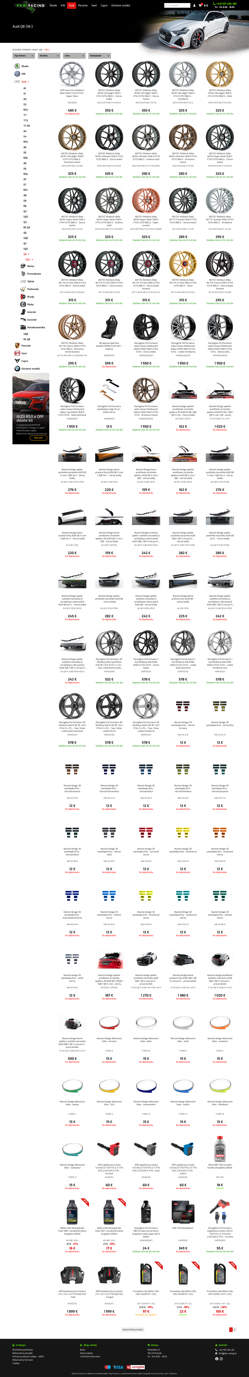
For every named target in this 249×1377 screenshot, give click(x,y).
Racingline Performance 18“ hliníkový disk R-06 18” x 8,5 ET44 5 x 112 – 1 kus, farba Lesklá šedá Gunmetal (72, 726)
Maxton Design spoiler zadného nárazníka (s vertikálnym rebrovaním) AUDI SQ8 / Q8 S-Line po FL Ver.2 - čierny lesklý (220, 600)
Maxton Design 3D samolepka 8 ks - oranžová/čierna (220, 851)
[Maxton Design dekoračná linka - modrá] (183, 1085)
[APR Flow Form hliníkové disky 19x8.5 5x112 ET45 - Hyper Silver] (72, 74)
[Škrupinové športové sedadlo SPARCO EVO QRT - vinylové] (109, 327)
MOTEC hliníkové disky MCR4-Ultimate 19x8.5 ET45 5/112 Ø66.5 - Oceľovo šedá (146, 156)
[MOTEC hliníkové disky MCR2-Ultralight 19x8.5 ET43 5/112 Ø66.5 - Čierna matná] (146, 74)
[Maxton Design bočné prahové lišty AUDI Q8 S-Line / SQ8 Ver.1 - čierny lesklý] (109, 453)
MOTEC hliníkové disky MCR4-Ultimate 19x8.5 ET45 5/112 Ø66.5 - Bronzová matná (183, 158)
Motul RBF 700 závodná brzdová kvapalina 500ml (220, 1166)
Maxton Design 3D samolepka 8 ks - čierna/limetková (183, 788)
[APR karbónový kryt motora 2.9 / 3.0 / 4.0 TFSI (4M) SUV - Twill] (72, 1275)
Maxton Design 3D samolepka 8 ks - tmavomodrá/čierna (72, 915)
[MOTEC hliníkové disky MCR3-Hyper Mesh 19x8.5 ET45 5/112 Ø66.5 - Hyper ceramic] (146, 200)
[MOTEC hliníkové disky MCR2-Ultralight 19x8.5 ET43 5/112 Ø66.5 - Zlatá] (220, 74)
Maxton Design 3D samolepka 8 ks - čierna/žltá (220, 724)
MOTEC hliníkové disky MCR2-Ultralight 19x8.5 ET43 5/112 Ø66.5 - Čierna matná (146, 94)
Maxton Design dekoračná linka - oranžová (220, 1040)
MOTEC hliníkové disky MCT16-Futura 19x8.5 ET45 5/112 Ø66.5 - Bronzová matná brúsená (72, 347)
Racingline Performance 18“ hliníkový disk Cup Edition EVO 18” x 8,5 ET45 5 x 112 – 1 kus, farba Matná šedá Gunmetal (109, 663)
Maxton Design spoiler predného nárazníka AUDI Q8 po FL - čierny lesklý (220, 535)
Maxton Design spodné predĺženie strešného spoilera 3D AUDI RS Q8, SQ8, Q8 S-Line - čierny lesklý (183, 410)
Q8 (41, 49)
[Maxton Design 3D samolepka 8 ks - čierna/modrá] (146, 769)
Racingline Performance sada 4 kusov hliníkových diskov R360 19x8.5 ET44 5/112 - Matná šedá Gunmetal (220, 347)
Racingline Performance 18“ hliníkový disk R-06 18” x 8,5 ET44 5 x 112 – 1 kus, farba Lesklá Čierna (109, 726)
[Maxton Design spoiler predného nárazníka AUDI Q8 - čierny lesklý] (109, 580)
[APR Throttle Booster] (183, 1212)
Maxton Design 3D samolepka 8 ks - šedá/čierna (72, 978)
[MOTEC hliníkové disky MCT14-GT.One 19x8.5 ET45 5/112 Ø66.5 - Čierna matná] (109, 264)
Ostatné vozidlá (120, 5)
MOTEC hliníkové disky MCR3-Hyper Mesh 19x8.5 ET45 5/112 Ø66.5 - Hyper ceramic (146, 221)
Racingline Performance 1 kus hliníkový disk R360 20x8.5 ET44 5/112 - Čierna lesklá (146, 663)
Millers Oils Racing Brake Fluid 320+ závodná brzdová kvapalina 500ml (109, 1231)
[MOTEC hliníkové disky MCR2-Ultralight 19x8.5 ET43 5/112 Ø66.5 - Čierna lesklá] (109, 74)
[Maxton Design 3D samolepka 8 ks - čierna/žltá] (220, 706)
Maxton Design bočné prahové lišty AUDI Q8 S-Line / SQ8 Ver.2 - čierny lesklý (72, 535)
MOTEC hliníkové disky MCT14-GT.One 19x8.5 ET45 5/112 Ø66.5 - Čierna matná (109, 283)
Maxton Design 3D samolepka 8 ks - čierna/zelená (72, 851)
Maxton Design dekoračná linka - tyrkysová (72, 1166)
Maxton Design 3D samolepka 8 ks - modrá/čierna (109, 915)
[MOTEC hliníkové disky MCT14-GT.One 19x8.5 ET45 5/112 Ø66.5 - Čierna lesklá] (72, 264)
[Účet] (194, 5)
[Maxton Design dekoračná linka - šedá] (183, 1022)
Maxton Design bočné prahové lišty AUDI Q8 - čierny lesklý (183, 599)
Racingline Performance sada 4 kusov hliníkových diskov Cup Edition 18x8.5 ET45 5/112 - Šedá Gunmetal (72, 410)
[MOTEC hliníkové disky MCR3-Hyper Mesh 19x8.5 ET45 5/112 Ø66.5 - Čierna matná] (72, 200)
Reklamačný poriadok (22, 1353)
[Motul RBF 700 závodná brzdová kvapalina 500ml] (220, 1149)
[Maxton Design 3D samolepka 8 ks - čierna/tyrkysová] (220, 769)
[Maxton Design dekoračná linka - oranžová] (220, 1022)
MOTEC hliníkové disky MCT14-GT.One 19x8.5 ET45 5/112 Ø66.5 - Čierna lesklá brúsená (146, 284)
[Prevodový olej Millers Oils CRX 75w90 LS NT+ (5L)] (220, 1275)
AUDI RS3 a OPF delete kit (30, 418)
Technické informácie (90, 1356)
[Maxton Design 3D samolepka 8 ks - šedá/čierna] (72, 959)
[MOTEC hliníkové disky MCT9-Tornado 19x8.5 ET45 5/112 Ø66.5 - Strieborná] (220, 200)
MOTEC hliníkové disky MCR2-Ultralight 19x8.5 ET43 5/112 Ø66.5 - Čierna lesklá (109, 94)
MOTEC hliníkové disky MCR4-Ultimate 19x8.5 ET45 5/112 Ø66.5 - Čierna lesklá (109, 156)
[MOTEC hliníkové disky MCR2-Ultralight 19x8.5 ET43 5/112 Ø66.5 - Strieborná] (183, 74)
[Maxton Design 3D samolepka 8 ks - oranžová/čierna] (220, 832)
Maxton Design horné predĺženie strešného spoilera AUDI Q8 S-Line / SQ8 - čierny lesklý (146, 474)
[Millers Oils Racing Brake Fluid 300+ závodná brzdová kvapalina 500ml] (72, 1212)
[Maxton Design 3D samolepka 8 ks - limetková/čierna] (146, 896)
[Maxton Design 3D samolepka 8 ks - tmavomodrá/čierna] (72, 896)
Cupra (104, 5)
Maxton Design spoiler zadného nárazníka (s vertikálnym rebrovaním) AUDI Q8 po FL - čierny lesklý (72, 600)
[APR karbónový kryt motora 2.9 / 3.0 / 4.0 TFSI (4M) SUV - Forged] (109, 1275)
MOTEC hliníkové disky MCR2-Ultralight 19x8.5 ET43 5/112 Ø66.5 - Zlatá (220, 93)
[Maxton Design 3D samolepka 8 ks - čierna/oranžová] (72, 769)
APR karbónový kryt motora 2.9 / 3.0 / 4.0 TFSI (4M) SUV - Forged (109, 1294)
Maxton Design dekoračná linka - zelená (72, 1103)
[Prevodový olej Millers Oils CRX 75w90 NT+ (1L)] (183, 1275)
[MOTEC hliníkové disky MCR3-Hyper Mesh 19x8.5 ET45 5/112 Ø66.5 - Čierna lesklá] (220, 137)
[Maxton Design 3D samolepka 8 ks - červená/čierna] (146, 832)
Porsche (83, 5)
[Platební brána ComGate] (114, 1369)
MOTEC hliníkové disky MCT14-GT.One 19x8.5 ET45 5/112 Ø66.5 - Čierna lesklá (72, 283)
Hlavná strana (22, 49)
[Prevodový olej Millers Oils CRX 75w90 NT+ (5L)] (146, 1275)
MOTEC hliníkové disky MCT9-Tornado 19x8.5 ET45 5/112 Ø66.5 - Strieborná (220, 219)
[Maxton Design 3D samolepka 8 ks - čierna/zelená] (72, 832)
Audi (71, 5)
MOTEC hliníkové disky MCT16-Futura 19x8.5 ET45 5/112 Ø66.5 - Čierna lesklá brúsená (220, 284)
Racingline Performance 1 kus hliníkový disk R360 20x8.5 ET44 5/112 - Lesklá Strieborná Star (220, 663)
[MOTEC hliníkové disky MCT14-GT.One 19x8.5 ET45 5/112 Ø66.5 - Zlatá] (183, 264)
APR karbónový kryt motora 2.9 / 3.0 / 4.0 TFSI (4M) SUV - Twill (72, 1294)
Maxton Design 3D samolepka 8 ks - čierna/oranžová (72, 788)
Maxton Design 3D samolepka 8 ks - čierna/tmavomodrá (109, 788)
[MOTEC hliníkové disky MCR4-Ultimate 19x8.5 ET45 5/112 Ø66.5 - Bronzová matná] (183, 137)
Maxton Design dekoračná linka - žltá (109, 1103)
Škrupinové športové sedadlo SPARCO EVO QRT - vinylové (109, 346)
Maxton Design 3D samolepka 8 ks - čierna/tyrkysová (220, 788)
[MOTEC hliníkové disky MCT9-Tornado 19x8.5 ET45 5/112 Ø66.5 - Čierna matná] (183, 200)
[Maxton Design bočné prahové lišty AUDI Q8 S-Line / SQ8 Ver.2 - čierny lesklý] (72, 516)
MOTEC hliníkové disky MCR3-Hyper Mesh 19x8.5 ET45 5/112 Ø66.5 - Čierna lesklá (220, 158)
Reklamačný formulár (22, 1360)
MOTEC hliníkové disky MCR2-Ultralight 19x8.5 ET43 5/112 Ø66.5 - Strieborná (183, 94)
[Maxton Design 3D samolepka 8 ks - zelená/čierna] (220, 896)
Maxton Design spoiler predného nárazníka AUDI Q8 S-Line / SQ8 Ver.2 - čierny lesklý (220, 474)
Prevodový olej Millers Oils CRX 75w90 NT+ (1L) (183, 1292)
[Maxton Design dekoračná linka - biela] (146, 1022)
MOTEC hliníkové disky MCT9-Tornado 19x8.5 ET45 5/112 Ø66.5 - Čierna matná (183, 219)
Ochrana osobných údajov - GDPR (28, 1356)
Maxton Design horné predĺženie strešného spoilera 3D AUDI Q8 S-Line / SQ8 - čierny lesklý (109, 537)
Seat (94, 5)
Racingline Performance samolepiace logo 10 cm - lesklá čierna (109, 409)
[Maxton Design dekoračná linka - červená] (109, 1022)
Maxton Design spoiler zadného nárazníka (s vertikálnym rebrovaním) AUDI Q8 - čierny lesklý (146, 600)
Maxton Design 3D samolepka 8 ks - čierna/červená (183, 725)
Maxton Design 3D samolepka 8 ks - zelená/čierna (220, 915)
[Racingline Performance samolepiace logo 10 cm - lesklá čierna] (109, 390)
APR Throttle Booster (182, 1228)
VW (63, 5)
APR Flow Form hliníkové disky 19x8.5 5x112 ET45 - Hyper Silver (72, 93)
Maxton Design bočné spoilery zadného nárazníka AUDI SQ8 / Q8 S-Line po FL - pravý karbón (72, 1042)
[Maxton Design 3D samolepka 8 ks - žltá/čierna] (183, 832)
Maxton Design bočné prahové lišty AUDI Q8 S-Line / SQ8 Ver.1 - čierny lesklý (109, 472)
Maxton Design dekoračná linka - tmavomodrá (146, 1103)
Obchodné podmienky (22, 1349)
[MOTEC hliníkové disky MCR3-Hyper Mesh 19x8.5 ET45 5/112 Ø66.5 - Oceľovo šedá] (109, 200)
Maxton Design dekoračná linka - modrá (183, 1103)
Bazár (82, 1349)
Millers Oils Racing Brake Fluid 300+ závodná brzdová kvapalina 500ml (72, 1231)
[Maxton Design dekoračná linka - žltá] (109, 1085)
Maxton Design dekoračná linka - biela (146, 1040)
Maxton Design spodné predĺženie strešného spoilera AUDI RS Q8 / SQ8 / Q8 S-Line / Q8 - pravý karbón (220, 411)
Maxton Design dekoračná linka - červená (109, 1040)
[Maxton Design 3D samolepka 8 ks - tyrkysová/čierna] (183, 896)
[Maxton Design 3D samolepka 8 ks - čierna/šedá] (109, 832)
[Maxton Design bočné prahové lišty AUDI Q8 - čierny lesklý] (183, 580)
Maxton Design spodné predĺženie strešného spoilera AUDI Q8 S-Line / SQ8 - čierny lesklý (183, 474)
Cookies (16, 1363)
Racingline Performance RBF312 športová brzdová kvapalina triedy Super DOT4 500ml (146, 1232)
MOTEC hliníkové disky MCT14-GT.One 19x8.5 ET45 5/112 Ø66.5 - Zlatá (183, 283)
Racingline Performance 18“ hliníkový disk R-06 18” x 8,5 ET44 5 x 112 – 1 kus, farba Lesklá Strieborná (146, 726)
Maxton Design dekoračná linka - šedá (183, 1040)
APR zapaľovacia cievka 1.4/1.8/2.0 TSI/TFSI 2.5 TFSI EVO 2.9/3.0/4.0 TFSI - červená (109, 1169)
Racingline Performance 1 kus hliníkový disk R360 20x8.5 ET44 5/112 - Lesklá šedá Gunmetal (183, 663)
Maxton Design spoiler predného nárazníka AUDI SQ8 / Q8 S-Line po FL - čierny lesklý (183, 537)
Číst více (38, 438)
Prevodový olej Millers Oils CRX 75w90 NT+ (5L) (146, 1292)
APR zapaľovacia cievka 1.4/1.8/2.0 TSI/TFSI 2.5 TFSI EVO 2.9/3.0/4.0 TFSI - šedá (146, 1167)
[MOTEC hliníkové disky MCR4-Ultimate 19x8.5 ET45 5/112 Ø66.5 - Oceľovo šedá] (146, 137)
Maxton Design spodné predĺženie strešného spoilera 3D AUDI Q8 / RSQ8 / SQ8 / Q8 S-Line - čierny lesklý (109, 980)
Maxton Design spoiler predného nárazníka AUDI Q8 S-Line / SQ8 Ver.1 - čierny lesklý (72, 474)
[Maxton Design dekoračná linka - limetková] (220, 1085)
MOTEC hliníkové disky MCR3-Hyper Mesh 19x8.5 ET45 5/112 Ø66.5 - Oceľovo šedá (109, 221)
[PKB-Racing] (30, 7)
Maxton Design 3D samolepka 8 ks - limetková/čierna (146, 915)
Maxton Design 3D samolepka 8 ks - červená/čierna (146, 851)
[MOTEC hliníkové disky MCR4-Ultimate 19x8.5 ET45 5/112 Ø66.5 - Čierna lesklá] (109, 137)
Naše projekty (86, 1353)
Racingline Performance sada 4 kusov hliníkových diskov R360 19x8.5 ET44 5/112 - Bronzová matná (146, 410)
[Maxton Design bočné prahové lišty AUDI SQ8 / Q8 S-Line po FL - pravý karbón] (183, 959)
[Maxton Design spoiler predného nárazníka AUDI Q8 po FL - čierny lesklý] (220, 516)
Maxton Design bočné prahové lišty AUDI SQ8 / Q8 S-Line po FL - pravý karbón (183, 978)
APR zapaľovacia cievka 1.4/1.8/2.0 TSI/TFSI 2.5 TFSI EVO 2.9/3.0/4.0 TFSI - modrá (183, 1169)
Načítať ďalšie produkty (133, 1329)
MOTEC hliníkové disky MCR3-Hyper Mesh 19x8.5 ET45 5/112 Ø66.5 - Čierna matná (72, 221)
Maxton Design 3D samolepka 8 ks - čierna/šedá (109, 851)
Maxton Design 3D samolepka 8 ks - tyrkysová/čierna (183, 915)
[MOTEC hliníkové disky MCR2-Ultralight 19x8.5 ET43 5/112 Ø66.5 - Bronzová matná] (72, 137)
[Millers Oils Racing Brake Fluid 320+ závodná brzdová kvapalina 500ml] (109, 1212)
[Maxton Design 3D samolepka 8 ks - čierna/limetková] (183, 769)
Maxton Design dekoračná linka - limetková (220, 1103)
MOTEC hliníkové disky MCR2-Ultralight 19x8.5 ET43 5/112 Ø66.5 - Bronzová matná (72, 158)
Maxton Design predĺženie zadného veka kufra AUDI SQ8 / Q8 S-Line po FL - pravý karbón (219, 979)
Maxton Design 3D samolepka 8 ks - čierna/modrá (146, 788)
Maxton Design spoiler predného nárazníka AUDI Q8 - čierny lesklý (109, 599)
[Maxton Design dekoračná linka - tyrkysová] (72, 1149)
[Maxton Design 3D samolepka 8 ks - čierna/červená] (183, 706)
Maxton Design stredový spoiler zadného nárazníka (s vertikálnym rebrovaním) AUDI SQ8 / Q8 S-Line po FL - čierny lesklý (146, 537)
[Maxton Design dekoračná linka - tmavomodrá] (146, 1085)
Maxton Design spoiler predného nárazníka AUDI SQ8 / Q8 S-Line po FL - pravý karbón (146, 979)
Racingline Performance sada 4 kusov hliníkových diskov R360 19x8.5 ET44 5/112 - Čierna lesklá (146, 347)
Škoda (53, 5)
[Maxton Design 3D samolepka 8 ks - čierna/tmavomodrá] (109, 769)
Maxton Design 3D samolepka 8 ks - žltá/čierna (183, 850)
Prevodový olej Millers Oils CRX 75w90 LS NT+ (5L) (220, 1292)
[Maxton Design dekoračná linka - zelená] (72, 1085)
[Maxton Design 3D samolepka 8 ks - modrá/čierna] (109, 896)
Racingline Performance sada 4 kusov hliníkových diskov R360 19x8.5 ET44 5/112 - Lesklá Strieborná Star (183, 347)
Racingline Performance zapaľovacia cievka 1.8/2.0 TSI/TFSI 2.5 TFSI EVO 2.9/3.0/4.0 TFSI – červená (220, 1232)
